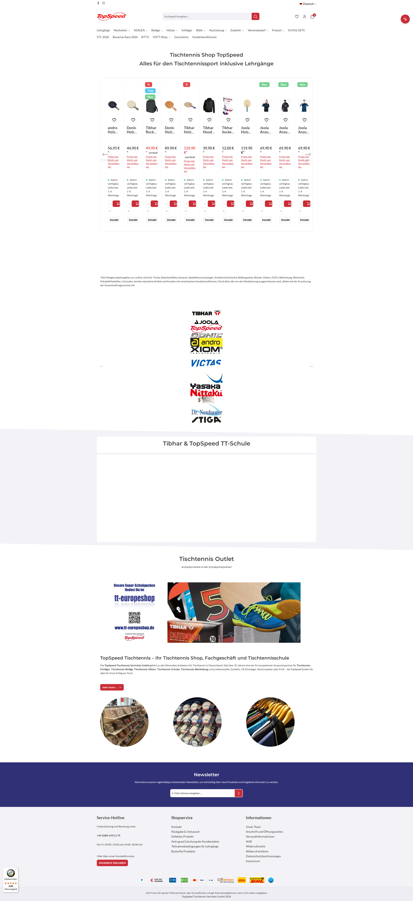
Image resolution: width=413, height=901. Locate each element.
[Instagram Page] (103, 3)
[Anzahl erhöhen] (110, 211)
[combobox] (207, 16)
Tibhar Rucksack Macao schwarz (151, 130)
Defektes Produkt (182, 836)
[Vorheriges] (105, 154)
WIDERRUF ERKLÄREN (112, 862)
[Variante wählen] (116, 203)
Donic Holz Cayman (132, 130)
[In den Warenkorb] (154, 203)
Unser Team (253, 827)
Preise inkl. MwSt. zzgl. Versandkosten (113, 161)
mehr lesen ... (109, 687)
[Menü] (16, 869)
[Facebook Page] (98, 3)
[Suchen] (255, 16)
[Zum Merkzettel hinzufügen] (114, 120)
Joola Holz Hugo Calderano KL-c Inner (247, 130)
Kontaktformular (125, 856)
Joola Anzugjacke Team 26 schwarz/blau (266, 130)
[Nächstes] (308, 154)
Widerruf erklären (257, 851)
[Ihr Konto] (304, 16)
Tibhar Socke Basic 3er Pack (227, 130)
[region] (206, 154)
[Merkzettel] (297, 16)
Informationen (258, 817)
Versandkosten (198, 892)
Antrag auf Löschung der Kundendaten (195, 841)
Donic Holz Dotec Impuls (170, 130)
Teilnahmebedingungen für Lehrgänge (194, 846)
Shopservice (182, 817)
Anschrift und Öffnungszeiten (264, 831)
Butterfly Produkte (183, 851)
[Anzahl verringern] (110, 204)
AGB (249, 841)
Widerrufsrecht (255, 846)
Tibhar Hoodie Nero (209, 130)
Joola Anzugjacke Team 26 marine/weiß (304, 130)
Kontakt (176, 827)
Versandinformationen (260, 836)
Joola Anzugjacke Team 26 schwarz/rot (285, 130)
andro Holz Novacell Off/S (113, 130)
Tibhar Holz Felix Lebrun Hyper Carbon (190, 130)
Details (114, 219)
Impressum (253, 861)
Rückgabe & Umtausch (185, 831)
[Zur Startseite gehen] (113, 16)
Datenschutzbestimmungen (263, 856)
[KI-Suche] (405, 19)
